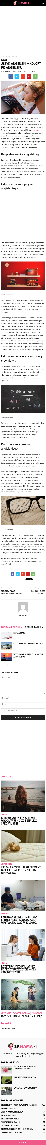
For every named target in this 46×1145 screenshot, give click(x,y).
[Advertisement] (23, 30)
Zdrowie (5, 914)
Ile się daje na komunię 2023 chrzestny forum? (25, 1068)
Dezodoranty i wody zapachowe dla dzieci (19, 1105)
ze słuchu (36, 130)
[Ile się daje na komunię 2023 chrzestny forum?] (6, 1069)
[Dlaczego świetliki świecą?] (6, 1080)
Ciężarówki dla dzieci (10, 1126)
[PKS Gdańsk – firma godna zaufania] (6, 646)
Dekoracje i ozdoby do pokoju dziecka (17, 1129)
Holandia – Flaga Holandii (37, 592)
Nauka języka (19, 633)
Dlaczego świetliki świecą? (25, 1077)
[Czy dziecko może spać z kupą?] (23, 995)
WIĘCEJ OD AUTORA (34, 627)
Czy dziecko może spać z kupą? (21, 1016)
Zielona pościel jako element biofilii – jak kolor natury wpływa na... (21, 870)
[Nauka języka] (6, 635)
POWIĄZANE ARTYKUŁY (11, 627)
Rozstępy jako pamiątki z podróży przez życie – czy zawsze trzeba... (18, 969)
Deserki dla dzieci (8, 1108)
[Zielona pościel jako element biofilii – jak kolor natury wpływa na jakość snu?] (23, 846)
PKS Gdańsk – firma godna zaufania (28, 644)
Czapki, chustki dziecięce (11, 1132)
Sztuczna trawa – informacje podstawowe (11, 592)
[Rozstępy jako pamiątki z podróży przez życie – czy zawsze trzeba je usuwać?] (23, 945)
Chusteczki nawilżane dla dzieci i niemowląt (21, 1013)
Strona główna (5, 56)
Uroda (4, 814)
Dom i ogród (6, 864)
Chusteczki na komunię (10, 1122)
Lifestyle (4, 59)
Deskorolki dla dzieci (10, 1115)
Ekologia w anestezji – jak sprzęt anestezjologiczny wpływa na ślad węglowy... (19, 919)
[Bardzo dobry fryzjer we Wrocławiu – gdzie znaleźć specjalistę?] (23, 796)
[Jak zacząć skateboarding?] (6, 1091)
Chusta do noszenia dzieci (12, 1112)
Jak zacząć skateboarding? (25, 1088)
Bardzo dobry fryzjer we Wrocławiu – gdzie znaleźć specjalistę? (19, 820)
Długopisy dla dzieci (10, 1119)
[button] (43, 3)
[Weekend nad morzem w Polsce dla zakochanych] (6, 657)
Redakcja (8, 71)
